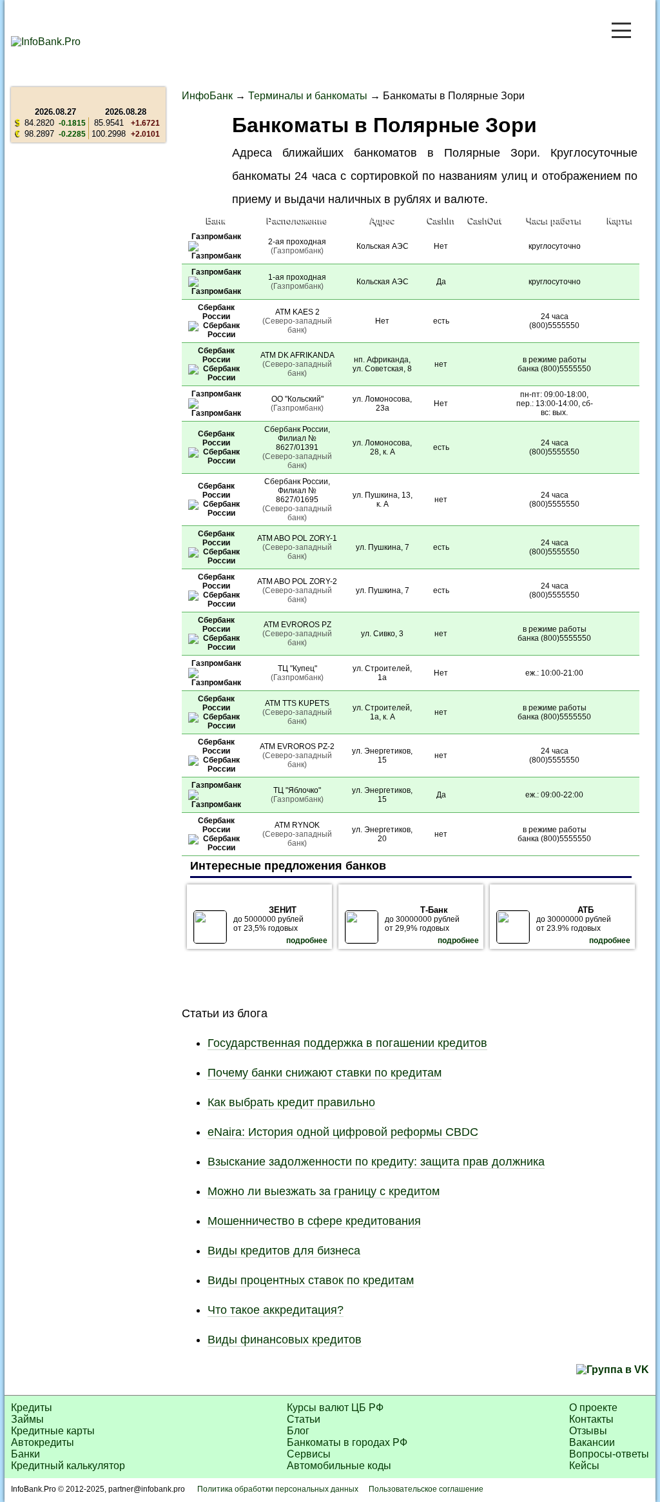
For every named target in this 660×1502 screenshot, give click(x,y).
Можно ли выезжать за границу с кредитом (324, 1191)
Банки (25, 1453)
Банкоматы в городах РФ (347, 1442)
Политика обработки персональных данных (277, 1489)
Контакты (591, 1419)
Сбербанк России (216, 312)
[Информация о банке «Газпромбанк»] (216, 255)
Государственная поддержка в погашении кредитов (347, 1043)
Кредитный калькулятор (68, 1465)
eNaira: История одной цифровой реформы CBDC (343, 1132)
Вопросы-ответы (609, 1453)
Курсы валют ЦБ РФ (335, 1407)
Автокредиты (42, 1442)
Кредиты (31, 1407)
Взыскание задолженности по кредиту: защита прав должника (376, 1161)
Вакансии (592, 1442)
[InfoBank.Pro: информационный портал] (46, 41)
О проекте (593, 1407)
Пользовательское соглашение (426, 1489)
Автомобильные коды (339, 1465)
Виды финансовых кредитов (285, 1339)
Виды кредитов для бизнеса (284, 1250)
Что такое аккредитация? (276, 1309)
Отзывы (588, 1430)
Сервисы (309, 1453)
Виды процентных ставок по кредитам (311, 1280)
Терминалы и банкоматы (307, 95)
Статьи (303, 1419)
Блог (298, 1430)
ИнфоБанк (207, 95)
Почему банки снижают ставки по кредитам (325, 1072)
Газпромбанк (216, 236)
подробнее (306, 940)
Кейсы (584, 1465)
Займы (27, 1419)
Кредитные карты (53, 1430)
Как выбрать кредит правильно (291, 1102)
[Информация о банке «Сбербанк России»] (216, 334)
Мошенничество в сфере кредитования (314, 1220)
